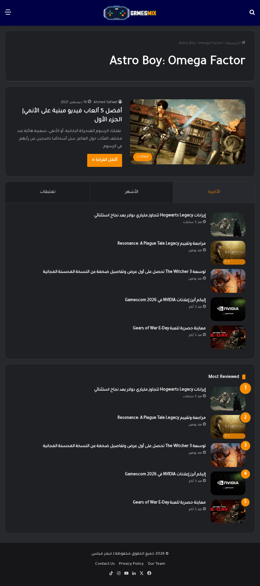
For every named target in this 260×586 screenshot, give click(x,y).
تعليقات (47, 192)
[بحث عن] (252, 15)
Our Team (156, 564)
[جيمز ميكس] (130, 12)
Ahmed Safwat (105, 102)
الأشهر (131, 192)
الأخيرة (214, 192)
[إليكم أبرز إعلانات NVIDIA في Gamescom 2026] (228, 309)
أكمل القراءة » (104, 160)
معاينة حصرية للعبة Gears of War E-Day (169, 328)
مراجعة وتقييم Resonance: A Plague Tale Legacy (162, 244)
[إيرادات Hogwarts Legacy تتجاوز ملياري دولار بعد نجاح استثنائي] (228, 224)
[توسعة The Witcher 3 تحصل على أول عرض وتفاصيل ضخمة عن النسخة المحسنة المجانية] (228, 281)
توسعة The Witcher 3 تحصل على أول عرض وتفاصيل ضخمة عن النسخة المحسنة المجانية (124, 272)
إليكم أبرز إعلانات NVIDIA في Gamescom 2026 (165, 300)
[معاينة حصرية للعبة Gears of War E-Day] (228, 337)
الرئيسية (234, 44)
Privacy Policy (131, 564)
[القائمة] (8, 15)
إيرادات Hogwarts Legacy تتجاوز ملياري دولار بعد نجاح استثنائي (150, 216)
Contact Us (105, 564)
